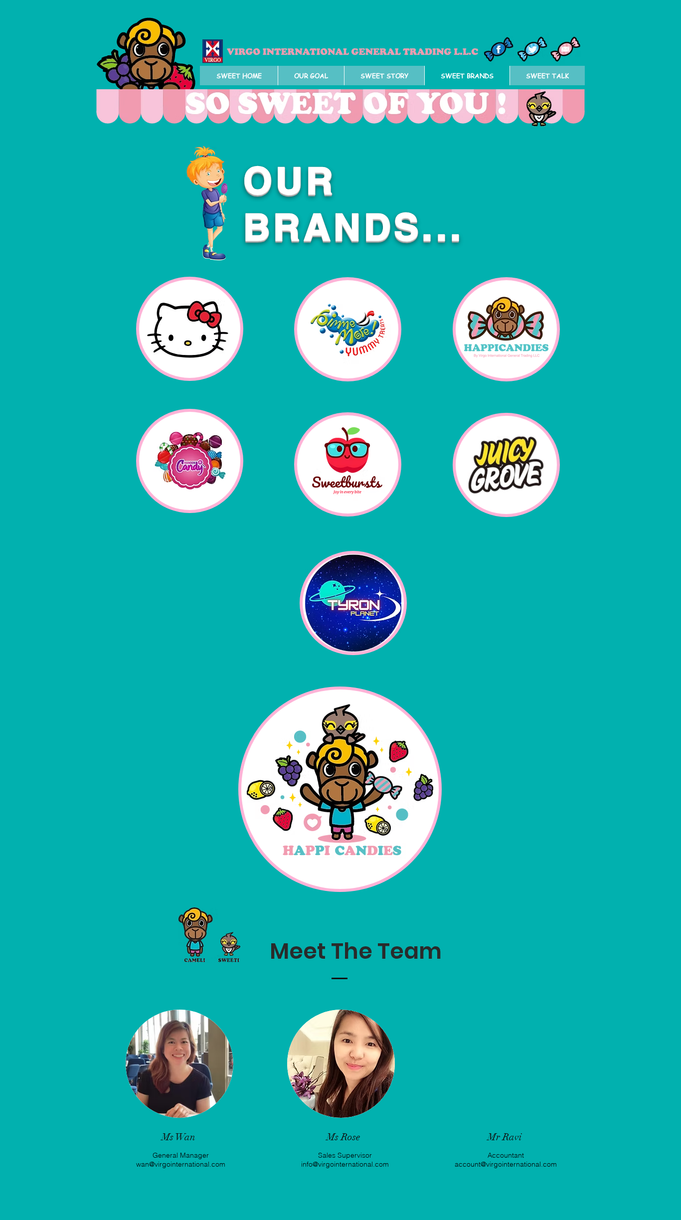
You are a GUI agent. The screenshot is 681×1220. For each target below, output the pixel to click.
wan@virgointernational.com (180, 1164)
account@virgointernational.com (506, 1164)
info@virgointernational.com (345, 1164)
